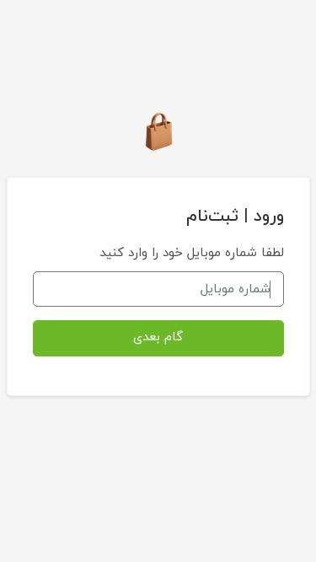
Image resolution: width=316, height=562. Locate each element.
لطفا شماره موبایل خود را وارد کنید (191, 253)
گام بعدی (158, 337)
